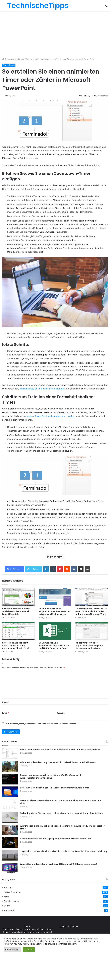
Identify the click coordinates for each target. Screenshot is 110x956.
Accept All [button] (28, 949)
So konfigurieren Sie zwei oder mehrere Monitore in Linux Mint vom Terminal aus (61, 813)
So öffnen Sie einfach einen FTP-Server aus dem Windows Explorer (54, 787)
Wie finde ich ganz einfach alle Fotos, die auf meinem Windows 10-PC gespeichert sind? (63, 827)
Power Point (55, 556)
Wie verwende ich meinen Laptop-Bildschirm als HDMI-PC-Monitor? (55, 838)
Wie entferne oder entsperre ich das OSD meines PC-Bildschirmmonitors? (58, 864)
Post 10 (22, 932)
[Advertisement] (55, 35)
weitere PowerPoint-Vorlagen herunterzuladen (50, 416)
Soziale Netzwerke (12, 892)
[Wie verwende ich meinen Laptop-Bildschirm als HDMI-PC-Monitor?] (10, 842)
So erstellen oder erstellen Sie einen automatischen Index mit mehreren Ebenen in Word (91, 611)
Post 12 (39, 932)
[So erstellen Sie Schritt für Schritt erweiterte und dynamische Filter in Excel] (18, 631)
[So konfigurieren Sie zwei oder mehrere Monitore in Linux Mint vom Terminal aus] (10, 817)
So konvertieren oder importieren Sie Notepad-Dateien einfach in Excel (89, 645)
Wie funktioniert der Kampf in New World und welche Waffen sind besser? (58, 762)
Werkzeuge (9, 910)
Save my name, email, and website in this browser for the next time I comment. (41, 723)
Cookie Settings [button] (12, 949)
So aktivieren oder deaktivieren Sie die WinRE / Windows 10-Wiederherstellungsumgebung (51, 776)
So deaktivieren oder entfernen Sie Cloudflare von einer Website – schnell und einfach (61, 802)
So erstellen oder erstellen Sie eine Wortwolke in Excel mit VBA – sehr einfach (60, 749)
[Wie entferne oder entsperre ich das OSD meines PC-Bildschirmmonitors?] (10, 868)
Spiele (6, 896)
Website (61, 713)
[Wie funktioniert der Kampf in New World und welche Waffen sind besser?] (10, 766)
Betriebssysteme (11, 901)
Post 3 (20, 929)
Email (5, 713)
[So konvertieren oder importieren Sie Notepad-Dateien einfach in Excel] (91, 631)
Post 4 (27, 929)
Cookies (74, 926)
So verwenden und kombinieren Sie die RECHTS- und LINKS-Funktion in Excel (54, 645)
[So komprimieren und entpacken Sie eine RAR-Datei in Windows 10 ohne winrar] (55, 597)
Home (7, 59)
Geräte (7, 906)
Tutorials (8, 887)
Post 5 (35, 929)
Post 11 (31, 932)
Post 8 (7, 932)
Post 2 (12, 929)
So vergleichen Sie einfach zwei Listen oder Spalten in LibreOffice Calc (16, 611)
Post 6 (42, 929)
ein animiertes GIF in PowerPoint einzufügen (42, 388)
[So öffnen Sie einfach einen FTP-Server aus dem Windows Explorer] (10, 791)
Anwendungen (17, 59)
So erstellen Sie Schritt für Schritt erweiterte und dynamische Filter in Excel (15, 645)
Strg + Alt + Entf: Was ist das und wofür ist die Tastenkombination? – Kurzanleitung (63, 851)
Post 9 (15, 932)
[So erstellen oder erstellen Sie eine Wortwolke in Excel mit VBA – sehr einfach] (10, 753)
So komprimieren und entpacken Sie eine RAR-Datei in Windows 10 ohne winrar (54, 611)
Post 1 (5, 929)
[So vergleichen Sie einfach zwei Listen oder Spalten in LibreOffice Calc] (18, 597)
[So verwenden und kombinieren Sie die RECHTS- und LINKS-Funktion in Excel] (55, 631)
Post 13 (47, 932)
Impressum (64, 926)
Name (5, 702)
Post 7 (50, 929)
